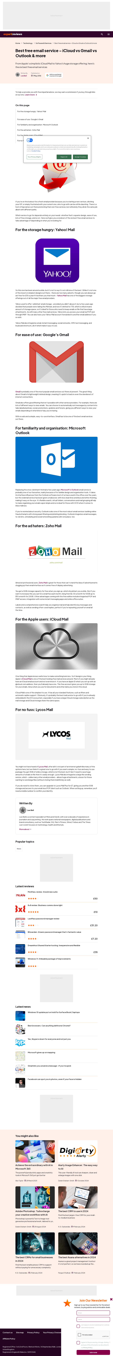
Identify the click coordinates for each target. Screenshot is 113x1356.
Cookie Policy (35, 151)
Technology (28, 43)
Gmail (17, 391)
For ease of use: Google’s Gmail (30, 119)
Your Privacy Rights (34, 157)
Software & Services (43, 43)
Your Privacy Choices (52, 1332)
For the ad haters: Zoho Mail (28, 130)
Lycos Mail (43, 766)
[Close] (88, 138)
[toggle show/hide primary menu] (108, 34)
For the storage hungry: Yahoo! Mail (31, 111)
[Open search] (102, 34)
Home (17, 43)
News (19, 849)
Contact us (8, 1332)
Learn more (30, 95)
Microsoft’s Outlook (70, 490)
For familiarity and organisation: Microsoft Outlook (37, 124)
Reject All (64, 157)
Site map (20, 1332)
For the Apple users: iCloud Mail (29, 135)
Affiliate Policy (9, 1339)
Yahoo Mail (62, 295)
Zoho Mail (43, 583)
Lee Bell (24, 76)
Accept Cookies (80, 157)
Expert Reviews (11, 34)
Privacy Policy (33, 1332)
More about (24, 829)
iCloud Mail (27, 679)
